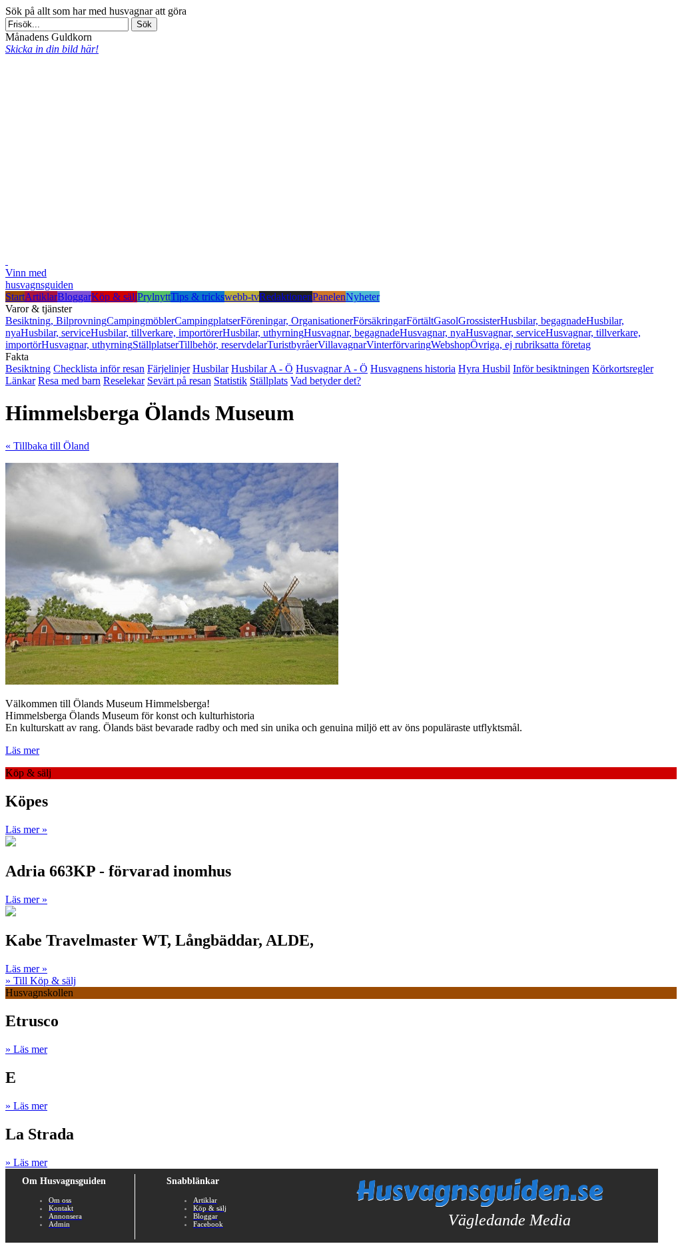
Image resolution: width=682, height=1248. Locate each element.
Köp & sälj (114, 296)
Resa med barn (69, 380)
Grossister (479, 320)
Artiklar (41, 296)
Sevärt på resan (179, 380)
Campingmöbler (140, 320)
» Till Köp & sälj (40, 980)
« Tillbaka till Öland (47, 446)
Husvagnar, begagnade (352, 332)
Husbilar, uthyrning (263, 332)
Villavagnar (342, 344)
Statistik (230, 380)
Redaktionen (285, 296)
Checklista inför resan (99, 368)
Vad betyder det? (325, 380)
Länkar (20, 380)
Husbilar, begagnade (543, 320)
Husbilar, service (56, 332)
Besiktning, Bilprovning (56, 320)
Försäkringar (379, 320)
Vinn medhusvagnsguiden (39, 278)
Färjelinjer (168, 368)
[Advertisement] (341, 155)
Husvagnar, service (505, 332)
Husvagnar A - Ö (332, 368)
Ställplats (269, 380)
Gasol (446, 320)
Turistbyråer (292, 344)
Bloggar (74, 296)
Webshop (450, 344)
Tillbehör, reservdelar (222, 344)
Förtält (420, 320)
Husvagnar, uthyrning (87, 344)
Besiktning (28, 368)
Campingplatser (207, 320)
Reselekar (124, 380)
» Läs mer (26, 1049)
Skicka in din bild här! (52, 49)
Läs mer (22, 750)
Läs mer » (26, 829)
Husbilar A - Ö (262, 368)
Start (15, 296)
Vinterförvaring (398, 344)
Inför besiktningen (551, 368)
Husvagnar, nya (433, 332)
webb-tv (241, 296)
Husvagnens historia (413, 368)
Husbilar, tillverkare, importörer (156, 332)
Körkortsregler (622, 368)
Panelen (329, 296)
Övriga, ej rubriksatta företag (530, 344)
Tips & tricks (197, 296)
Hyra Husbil (484, 368)
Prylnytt (153, 296)
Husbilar (210, 368)
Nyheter (363, 296)
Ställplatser (155, 344)
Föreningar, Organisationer (296, 320)
